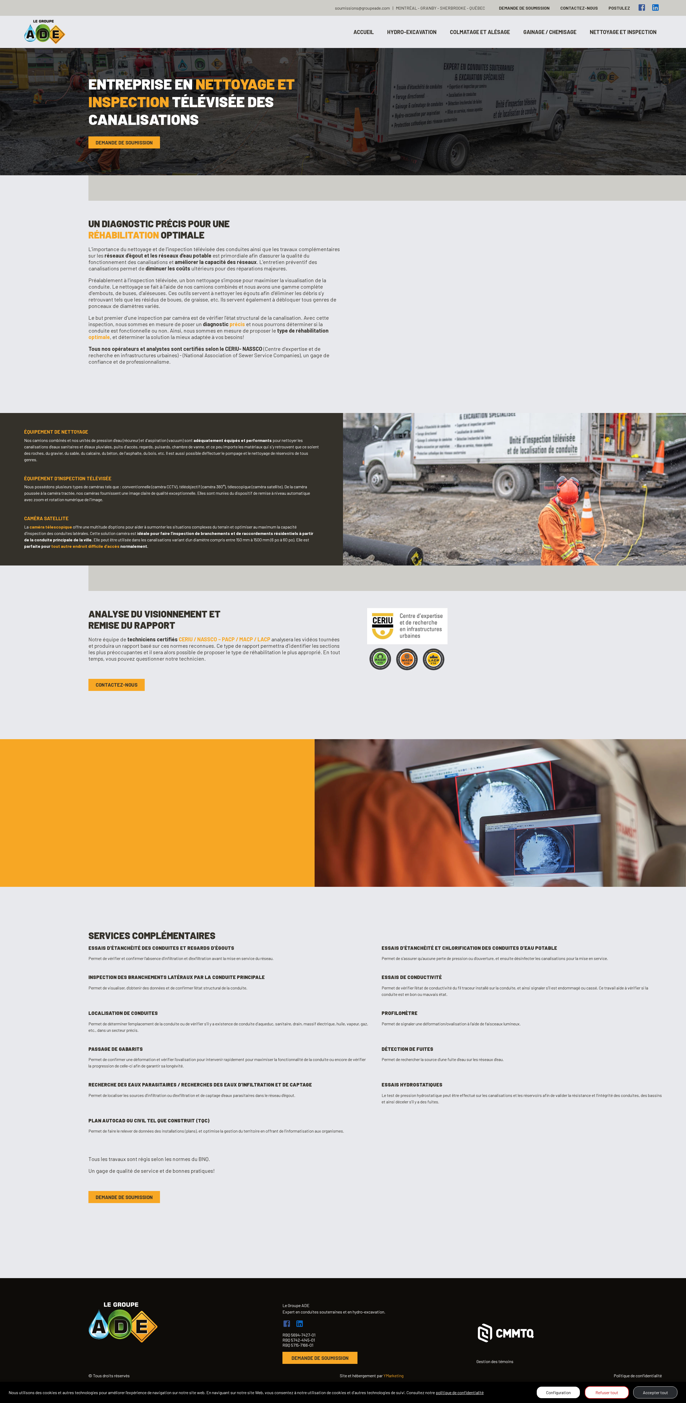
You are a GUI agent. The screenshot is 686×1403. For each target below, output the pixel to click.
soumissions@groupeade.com (362, 7)
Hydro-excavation (412, 32)
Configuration (558, 1392)
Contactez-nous (579, 7)
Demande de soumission (524, 7)
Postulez (619, 7)
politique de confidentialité (460, 1392)
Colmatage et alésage (480, 32)
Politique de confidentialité (638, 1375)
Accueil (363, 32)
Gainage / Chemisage (549, 32)
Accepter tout (655, 1392)
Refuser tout (606, 1392)
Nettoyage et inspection (623, 32)
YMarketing (393, 1375)
